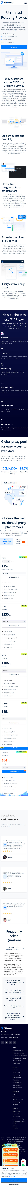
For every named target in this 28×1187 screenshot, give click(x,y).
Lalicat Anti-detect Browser (16, 1141)
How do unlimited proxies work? (12, 1007)
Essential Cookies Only (14, 1184)
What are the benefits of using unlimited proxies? (13, 991)
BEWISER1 (23, 1137)
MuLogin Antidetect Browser (18, 1139)
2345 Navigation (16, 1137)
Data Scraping (16, 1075)
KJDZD (8, 1141)
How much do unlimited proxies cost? (13, 999)
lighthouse (9, 1137)
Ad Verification (16, 1072)
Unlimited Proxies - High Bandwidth (7, 541)
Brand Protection (17, 1082)
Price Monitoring (17, 1085)
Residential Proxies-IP (18, 1053)
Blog (14, 1094)
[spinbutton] (6, 561)
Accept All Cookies (14, 1180)
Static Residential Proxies (19, 1058)
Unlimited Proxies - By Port (20, 541)
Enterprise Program (18, 1099)
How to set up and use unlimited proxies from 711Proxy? (12, 982)
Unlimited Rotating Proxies (20, 1055)
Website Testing (17, 1077)
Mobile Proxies (16, 1063)
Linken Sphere (21, 1149)
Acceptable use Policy (18, 1119)
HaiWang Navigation (20, 1164)
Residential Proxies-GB (18, 1050)
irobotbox (23, 1151)
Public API (15, 1104)
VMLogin (9, 1139)
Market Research (17, 1070)
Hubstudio (21, 1159)
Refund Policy (16, 1116)
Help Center (16, 1097)
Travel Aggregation (17, 1087)
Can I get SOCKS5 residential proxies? (12, 948)
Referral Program (17, 1102)
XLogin (19, 1143)
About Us (15, 1125)
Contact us (15, 1128)
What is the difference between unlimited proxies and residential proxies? (12, 1017)
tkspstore (18, 1155)
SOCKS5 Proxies (17, 1060)
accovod (21, 1157)
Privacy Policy (16, 1114)
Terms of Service (17, 1111)
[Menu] (25, 2)
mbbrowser (19, 1147)
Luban (23, 1155)
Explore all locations (10, 483)
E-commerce (16, 1080)
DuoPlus (19, 1145)
